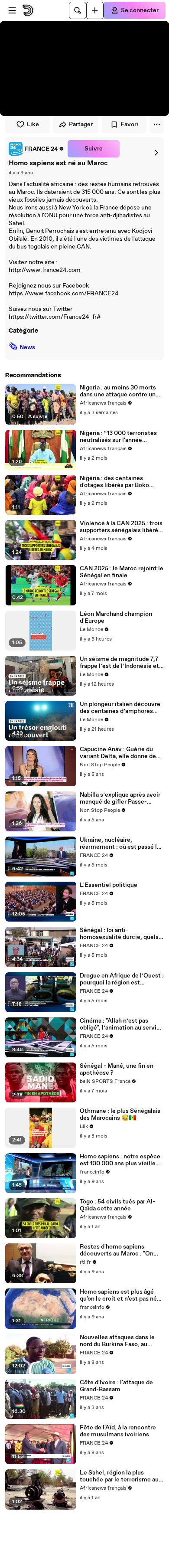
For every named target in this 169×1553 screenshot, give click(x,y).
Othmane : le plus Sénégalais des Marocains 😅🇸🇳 (120, 1114)
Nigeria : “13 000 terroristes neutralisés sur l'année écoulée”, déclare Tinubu (118, 437)
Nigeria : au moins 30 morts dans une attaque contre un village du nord (118, 391)
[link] (36, 149)
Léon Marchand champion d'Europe (116, 617)
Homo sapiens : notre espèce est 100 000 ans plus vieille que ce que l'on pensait (120, 1160)
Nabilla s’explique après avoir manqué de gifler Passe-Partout (120, 798)
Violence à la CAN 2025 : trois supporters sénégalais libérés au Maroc (121, 527)
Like (32, 124)
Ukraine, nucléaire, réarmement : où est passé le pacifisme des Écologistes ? (120, 843)
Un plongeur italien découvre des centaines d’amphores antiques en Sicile (120, 708)
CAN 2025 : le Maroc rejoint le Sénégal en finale (121, 572)
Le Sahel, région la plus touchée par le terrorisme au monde (119, 1476)
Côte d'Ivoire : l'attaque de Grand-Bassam (116, 1386)
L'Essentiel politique (108, 885)
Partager (81, 124)
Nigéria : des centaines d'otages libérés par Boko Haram (114, 482)
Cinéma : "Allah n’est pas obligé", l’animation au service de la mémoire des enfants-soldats (121, 1024)
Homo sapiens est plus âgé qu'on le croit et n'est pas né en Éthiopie (118, 1295)
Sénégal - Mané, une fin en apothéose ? (116, 1069)
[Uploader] (95, 10)
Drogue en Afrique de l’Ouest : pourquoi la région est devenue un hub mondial (122, 979)
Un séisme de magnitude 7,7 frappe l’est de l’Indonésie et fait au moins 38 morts (119, 663)
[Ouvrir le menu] (12, 10)
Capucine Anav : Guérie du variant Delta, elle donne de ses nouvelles (118, 753)
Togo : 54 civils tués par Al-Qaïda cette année (117, 1205)
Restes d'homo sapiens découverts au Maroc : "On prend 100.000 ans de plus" (117, 1250)
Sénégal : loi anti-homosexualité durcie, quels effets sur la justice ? (119, 934)
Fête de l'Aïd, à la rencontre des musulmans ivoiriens (118, 1431)
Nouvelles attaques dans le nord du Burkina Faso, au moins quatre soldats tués (117, 1341)
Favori (129, 124)
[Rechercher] (77, 10)
